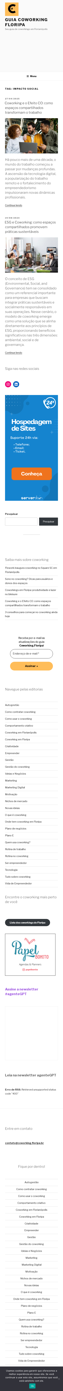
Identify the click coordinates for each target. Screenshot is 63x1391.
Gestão (9, 759)
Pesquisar (11, 514)
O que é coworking (15, 815)
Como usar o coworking (18, 718)
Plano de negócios (15, 828)
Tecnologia (11, 869)
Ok (32, 1386)
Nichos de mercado (16, 801)
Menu (33, 76)
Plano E (9, 835)
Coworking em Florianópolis (21, 732)
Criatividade (12, 746)
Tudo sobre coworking (18, 876)
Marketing (11, 780)
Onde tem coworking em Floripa (23, 821)
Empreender (12, 753)
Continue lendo (13, 205)
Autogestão (12, 705)
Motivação (11, 794)
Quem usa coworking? (17, 842)
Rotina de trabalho (15, 849)
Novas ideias (12, 808)
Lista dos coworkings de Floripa (27, 922)
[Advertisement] (31, 50)
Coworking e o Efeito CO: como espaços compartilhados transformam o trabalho (29, 107)
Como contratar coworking (20, 711)
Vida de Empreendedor (18, 883)
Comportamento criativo (19, 725)
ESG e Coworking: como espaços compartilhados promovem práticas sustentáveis (30, 227)
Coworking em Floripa (17, 739)
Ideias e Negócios (15, 773)
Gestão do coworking (17, 766)
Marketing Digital (15, 787)
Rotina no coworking (16, 856)
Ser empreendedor (16, 863)
